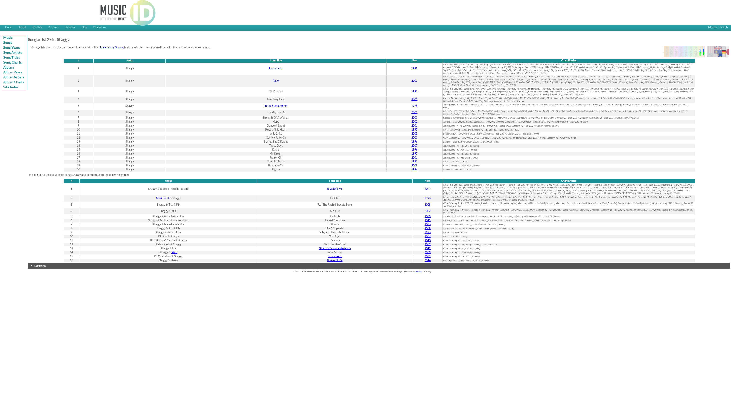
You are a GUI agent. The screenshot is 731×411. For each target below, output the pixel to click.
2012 (428, 248)
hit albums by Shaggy (111, 47)
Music (8, 38)
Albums (9, 67)
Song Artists (12, 52)
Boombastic (276, 68)
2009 (428, 216)
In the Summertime (275, 106)
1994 (414, 169)
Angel (276, 81)
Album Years (12, 72)
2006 (428, 224)
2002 (414, 99)
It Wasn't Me (334, 189)
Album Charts (13, 82)
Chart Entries (568, 60)
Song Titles (11, 57)
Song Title (276, 60)
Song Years (11, 47)
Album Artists (13, 77)
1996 (414, 141)
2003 (414, 117)
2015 (428, 220)
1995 (414, 68)
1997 (414, 129)
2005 (414, 133)
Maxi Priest (162, 198)
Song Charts (12, 62)
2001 (414, 81)
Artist (129, 60)
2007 (414, 145)
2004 (428, 236)
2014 (428, 260)
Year (414, 60)
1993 (414, 91)
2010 (428, 240)
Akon (174, 252)
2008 (414, 165)
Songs (7, 43)
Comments (40, 266)
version (418, 271)
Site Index (10, 87)
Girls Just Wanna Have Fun (335, 248)
